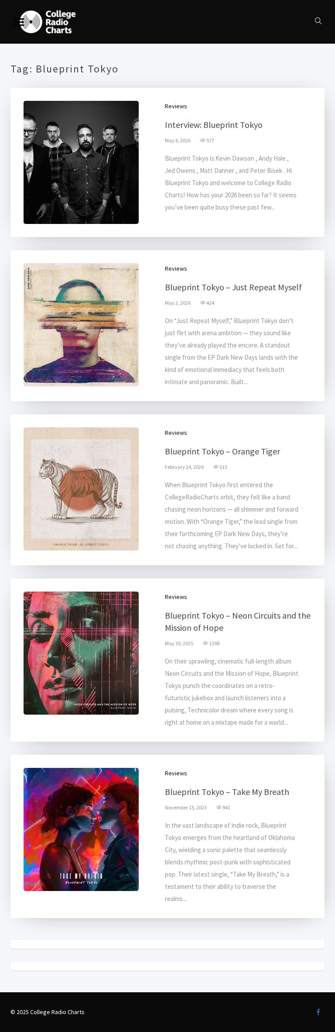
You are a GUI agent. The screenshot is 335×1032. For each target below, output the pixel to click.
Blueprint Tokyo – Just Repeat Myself (233, 287)
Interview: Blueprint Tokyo (214, 124)
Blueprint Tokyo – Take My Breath (227, 791)
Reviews (176, 106)
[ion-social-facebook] (318, 1011)
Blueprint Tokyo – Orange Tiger (222, 451)
